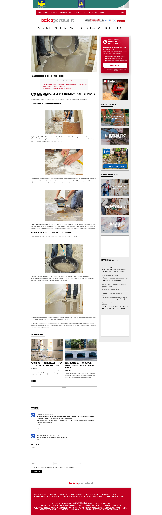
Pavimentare (34, 368)
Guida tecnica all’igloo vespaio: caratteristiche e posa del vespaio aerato (79, 365)
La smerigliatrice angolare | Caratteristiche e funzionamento (115, 225)
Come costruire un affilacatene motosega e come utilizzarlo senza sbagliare (115, 136)
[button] (121, 12)
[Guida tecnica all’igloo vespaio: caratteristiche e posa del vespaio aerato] (81, 350)
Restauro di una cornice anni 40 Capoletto (114, 284)
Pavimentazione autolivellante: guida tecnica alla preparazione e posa (46, 364)
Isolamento (68, 370)
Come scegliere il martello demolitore (115, 187)
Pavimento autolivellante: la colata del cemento (56, 88)
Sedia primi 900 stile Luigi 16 (110, 275)
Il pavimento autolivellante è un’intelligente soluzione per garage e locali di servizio (64, 84)
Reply (38, 430)
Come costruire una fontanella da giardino (115, 117)
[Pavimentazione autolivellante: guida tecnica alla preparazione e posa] (47, 350)
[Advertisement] (63, 396)
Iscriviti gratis (114, 65)
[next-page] (34, 381)
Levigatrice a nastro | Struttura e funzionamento (115, 206)
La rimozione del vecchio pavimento (53, 86)
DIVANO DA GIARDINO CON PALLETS (112, 293)
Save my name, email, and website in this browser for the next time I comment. (54, 467)
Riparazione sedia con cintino (110, 303)
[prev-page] (32, 381)
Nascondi (69, 81)
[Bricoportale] (57, 20)
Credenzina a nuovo (107, 266)
